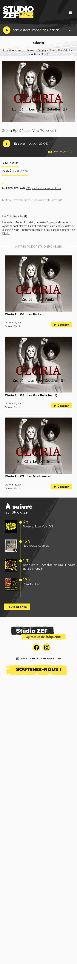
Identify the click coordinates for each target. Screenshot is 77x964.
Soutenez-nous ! (38, 669)
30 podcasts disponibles (43, 188)
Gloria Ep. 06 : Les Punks (23, 314)
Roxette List (31, 584)
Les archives (25, 50)
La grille (8, 50)
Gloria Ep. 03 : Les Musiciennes (28, 476)
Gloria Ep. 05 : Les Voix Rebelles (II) (31, 395)
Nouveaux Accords (36, 545)
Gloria (41, 50)
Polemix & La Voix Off (38, 526)
